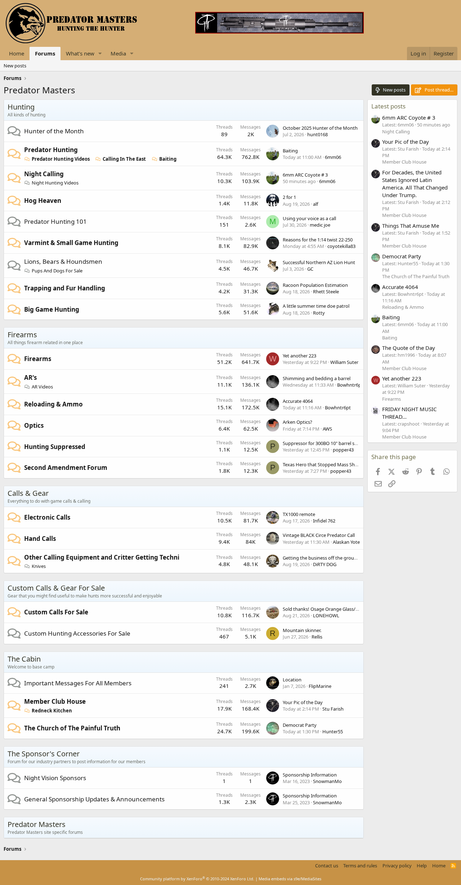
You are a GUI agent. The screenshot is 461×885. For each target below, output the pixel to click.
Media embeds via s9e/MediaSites (290, 878)
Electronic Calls (47, 517)
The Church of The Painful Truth (72, 728)
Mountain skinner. (302, 630)
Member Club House (55, 701)
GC (310, 269)
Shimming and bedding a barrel (316, 378)
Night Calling (44, 174)
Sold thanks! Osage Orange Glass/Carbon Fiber (333, 609)
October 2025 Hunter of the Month (320, 128)
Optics (34, 425)
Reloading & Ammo (53, 404)
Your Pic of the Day (303, 702)
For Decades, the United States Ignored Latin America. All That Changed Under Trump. (415, 184)
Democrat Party (300, 725)
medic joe (320, 225)
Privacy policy (397, 865)
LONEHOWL (326, 615)
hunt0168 (317, 134)
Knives (39, 566)
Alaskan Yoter (347, 542)
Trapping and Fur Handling (64, 288)
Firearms (22, 334)
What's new (80, 53)
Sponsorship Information (310, 774)
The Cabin (24, 659)
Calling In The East (124, 159)
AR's (30, 377)
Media (118, 53)
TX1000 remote (299, 514)
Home (16, 53)
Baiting (167, 159)
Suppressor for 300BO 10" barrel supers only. (330, 443)
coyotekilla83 (341, 246)
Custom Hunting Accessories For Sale (77, 633)
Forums (45, 53)
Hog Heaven (42, 200)
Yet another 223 (299, 355)
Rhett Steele (326, 291)
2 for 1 (289, 197)
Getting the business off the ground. (322, 558)
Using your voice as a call (309, 218)
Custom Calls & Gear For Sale (56, 588)
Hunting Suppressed (54, 446)
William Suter (344, 362)
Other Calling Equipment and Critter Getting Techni (101, 557)
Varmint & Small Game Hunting (71, 243)
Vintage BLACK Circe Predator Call (319, 535)
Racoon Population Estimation (315, 285)
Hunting (21, 107)
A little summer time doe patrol (316, 306)
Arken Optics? (297, 422)
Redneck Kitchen (52, 710)
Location (292, 679)
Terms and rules (360, 865)
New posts (15, 65)
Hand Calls (40, 538)
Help (422, 865)
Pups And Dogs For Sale (57, 270)
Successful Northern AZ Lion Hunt (319, 262)
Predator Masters (37, 824)
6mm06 (333, 157)
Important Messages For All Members (77, 683)
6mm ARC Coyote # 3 (305, 175)
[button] (100, 53)
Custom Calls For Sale (56, 612)
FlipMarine (320, 686)
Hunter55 (332, 731)
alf (315, 204)
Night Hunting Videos (55, 182)
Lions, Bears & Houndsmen (63, 261)
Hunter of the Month (54, 131)
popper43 (343, 449)
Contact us (326, 865)
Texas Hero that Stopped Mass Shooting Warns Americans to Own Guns (360, 464)
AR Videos (42, 386)
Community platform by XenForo (197, 878)
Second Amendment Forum (65, 467)
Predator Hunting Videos (61, 159)
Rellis (317, 636)
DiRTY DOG (324, 564)
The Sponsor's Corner (44, 754)
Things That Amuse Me (410, 225)
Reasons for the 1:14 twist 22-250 (318, 239)
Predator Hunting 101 (55, 221)
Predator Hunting (51, 150)
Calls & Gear (28, 493)
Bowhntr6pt (350, 385)
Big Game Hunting (51, 309)
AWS (327, 429)
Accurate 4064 (298, 401)
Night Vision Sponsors (55, 778)
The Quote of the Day (408, 347)
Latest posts (388, 106)
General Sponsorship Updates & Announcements (94, 799)
